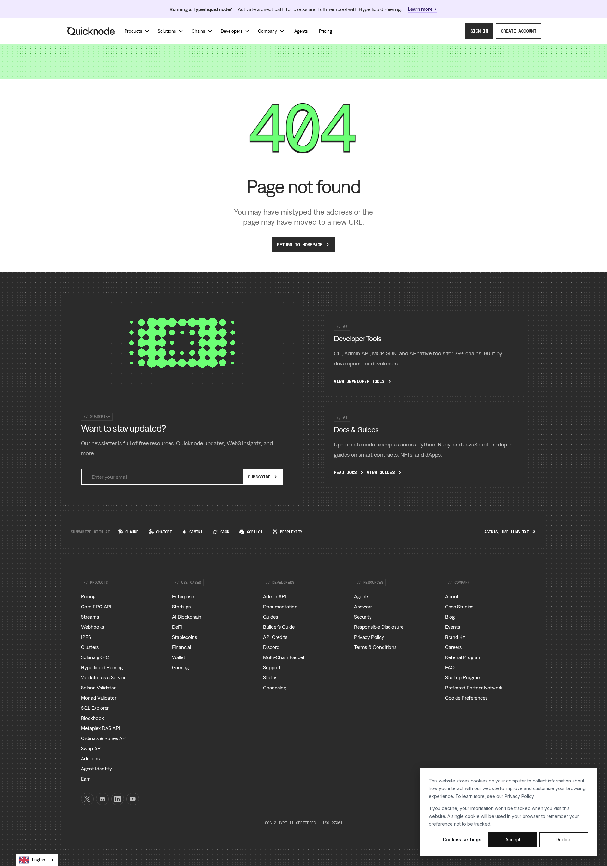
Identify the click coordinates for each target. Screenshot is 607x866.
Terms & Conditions (375, 647)
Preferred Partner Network (474, 687)
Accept (513, 839)
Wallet (178, 657)
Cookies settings (462, 839)
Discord (271, 647)
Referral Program (463, 657)
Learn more (420, 9)
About (452, 596)
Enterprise (183, 596)
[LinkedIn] (117, 799)
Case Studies (459, 606)
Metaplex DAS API (100, 728)
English (38, 859)
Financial (181, 647)
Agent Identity (96, 768)
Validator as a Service (103, 677)
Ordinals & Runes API (104, 738)
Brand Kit (455, 637)
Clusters (90, 647)
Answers (363, 606)
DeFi (177, 627)
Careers (453, 647)
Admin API (274, 596)
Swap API (91, 748)
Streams (90, 617)
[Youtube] (132, 799)
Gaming (180, 667)
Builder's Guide (279, 627)
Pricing (88, 596)
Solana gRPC (95, 657)
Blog (450, 617)
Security (363, 617)
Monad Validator (98, 698)
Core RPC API (96, 606)
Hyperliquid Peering (102, 667)
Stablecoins (184, 637)
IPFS (86, 637)
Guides (270, 617)
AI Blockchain (186, 617)
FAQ (450, 667)
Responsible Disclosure (378, 627)
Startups (181, 606)
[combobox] (37, 860)
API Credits (275, 637)
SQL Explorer (95, 708)
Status (270, 677)
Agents (361, 596)
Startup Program (463, 677)
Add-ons (90, 758)
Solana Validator (98, 687)
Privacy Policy (519, 796)
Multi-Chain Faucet (284, 657)
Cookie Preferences (466, 698)
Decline (564, 839)
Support (272, 667)
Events (452, 627)
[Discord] (102, 799)
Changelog (274, 687)
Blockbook (92, 718)
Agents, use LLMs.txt (506, 531)
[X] (87, 799)
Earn (86, 779)
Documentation (280, 606)
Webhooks (92, 627)
